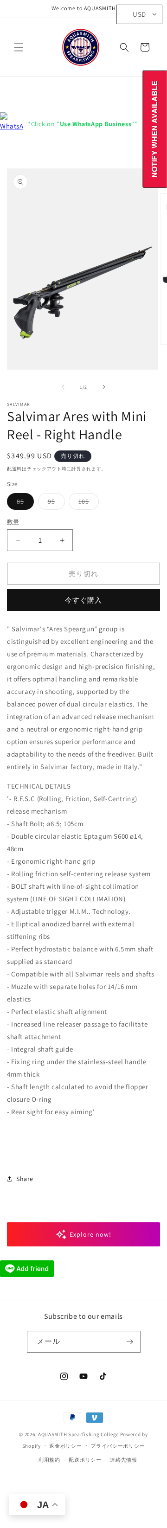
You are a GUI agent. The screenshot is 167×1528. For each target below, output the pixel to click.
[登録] (130, 1342)
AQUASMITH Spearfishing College (78, 1434)
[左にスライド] (63, 387)
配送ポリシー (85, 1460)
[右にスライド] (104, 387)
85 (24, 503)
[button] (18, 47)
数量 (13, 522)
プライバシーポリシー (117, 1446)
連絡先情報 (123, 1460)
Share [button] (24, 1179)
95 (55, 503)
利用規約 (49, 1460)
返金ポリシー (65, 1446)
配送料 (14, 469)
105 (87, 503)
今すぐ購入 (83, 600)
